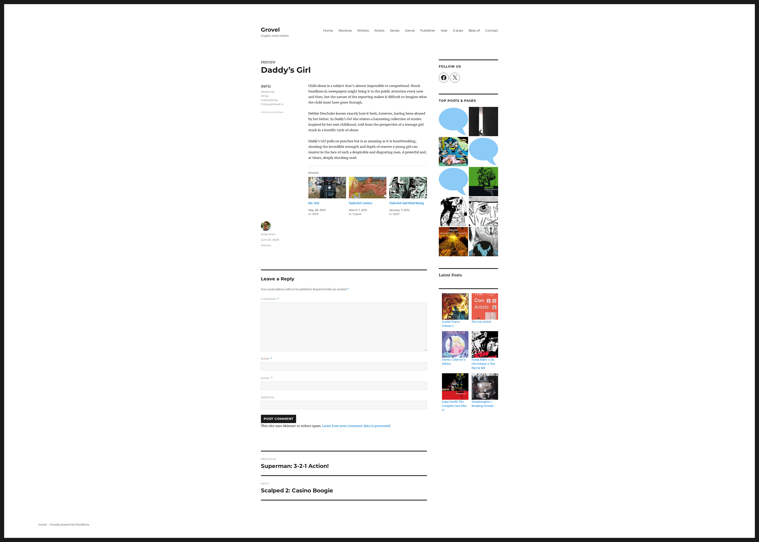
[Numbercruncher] (483, 241)
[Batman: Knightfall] (453, 151)
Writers (363, 30)
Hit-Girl (313, 203)
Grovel (270, 29)
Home (328, 30)
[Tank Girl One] (453, 211)
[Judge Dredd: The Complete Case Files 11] (455, 386)
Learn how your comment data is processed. (356, 426)
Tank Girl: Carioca (360, 203)
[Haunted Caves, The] (453, 241)
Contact (491, 30)
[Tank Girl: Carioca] (368, 187)
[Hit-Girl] (327, 187)
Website (267, 397)
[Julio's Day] (483, 211)
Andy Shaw (268, 234)
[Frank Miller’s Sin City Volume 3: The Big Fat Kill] (485, 344)
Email (267, 378)
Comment (270, 299)
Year (444, 30)
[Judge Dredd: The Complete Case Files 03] (483, 181)
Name (266, 358)
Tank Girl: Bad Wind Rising (406, 203)
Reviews (345, 30)
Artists (379, 30)
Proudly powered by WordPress (69, 524)
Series (394, 30)
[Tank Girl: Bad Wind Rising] (408, 187)
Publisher (427, 30)
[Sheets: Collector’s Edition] (455, 344)
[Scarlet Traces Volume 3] (455, 306)
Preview (266, 245)
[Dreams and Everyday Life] (453, 181)
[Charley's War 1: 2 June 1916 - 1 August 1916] (453, 121)
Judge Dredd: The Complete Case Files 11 (454, 406)
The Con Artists (481, 321)
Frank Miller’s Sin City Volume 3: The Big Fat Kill (483, 364)
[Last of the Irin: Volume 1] (483, 121)
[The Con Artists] (485, 306)
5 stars (458, 30)
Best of (474, 30)
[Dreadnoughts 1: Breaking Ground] (485, 386)
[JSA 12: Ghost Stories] (483, 151)
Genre (410, 30)
